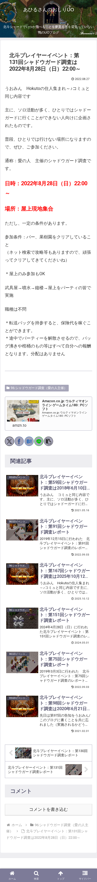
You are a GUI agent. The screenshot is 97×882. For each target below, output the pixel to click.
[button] (48, 441)
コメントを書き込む (48, 809)
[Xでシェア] (9, 441)
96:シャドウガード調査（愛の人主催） (39, 388)
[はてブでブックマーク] (29, 441)
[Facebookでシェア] (19, 441)
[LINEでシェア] (38, 441)
